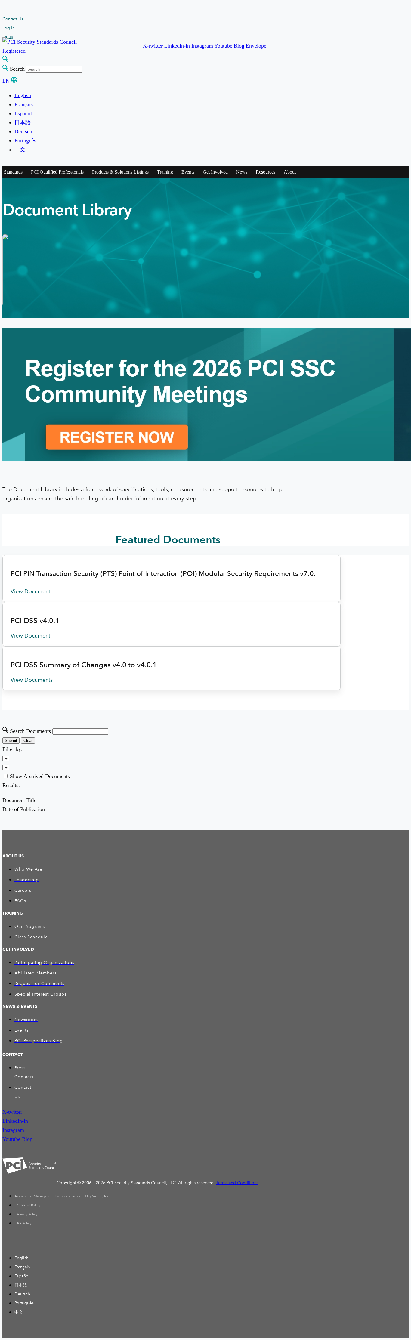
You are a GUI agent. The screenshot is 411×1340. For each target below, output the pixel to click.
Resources (265, 171)
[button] (153, 46)
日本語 (22, 122)
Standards (13, 171)
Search (17, 69)
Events (187, 171)
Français (23, 104)
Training (165, 171)
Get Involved (215, 171)
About (290, 171)
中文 (19, 150)
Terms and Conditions (237, 1182)
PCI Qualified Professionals (57, 171)
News (241, 171)
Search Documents (30, 731)
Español (23, 113)
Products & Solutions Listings (120, 171)
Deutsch (23, 131)
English (22, 95)
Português (25, 140)
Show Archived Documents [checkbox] (40, 776)
